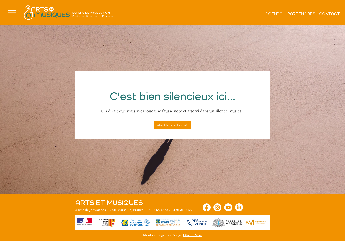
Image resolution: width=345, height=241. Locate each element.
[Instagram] (217, 207)
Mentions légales (156, 235)
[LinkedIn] (239, 207)
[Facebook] (207, 207)
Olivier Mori (192, 235)
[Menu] (12, 13)
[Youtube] (228, 207)
